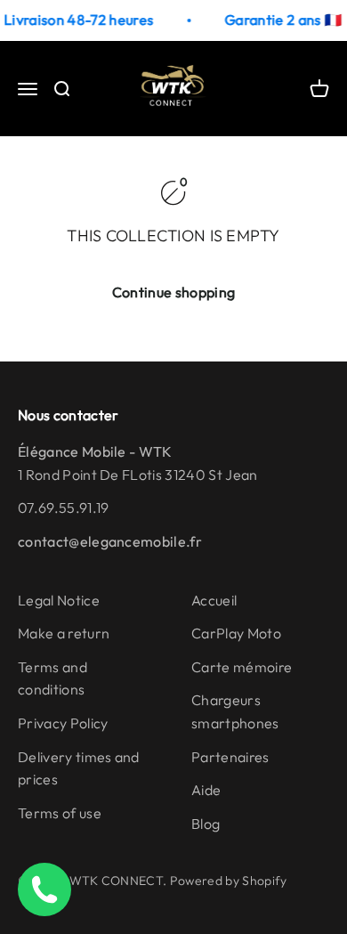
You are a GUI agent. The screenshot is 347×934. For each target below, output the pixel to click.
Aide (206, 790)
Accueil (214, 600)
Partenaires (230, 757)
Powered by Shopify (228, 881)
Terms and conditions (52, 678)
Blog (205, 823)
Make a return (63, 633)
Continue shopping (173, 292)
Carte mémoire (241, 667)
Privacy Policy (63, 723)
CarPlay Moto (236, 633)
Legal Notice (59, 600)
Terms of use (59, 813)
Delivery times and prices (79, 768)
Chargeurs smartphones (235, 711)
